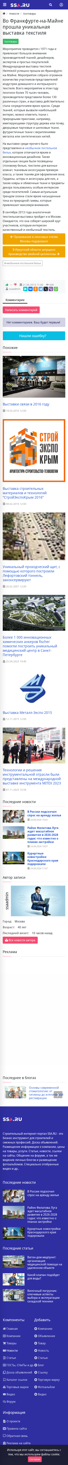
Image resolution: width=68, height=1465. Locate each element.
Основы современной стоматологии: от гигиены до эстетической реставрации (44, 1093)
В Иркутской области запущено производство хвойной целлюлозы (32, 252)
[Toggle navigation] (61, 4)
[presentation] (10, 1094)
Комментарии (15, 300)
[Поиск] (50, 4)
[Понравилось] (7, 285)
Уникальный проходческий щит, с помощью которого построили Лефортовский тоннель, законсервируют (31, 573)
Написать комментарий (21, 310)
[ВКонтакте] (30, 289)
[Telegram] (40, 289)
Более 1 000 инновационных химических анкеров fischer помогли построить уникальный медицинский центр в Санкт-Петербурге (30, 646)
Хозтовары (10, 41)
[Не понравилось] (15, 285)
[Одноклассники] (35, 289)
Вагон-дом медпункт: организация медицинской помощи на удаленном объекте (44, 1263)
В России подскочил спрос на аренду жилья (44, 813)
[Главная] (4, 13)
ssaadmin (14, 289)
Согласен (35, 1459)
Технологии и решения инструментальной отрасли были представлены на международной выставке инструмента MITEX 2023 (32, 776)
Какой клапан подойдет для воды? (43, 1276)
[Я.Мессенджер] (25, 289)
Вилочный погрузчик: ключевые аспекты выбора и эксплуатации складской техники (43, 1296)
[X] (46, 289)
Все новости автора (21, 940)
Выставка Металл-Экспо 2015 (27, 712)
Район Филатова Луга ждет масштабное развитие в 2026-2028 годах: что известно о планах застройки (42, 835)
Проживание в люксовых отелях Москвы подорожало (35, 239)
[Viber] (51, 289)
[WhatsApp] (56, 289)
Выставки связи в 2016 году (26, 404)
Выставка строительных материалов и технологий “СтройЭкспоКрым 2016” (25, 493)
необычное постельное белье (23, 263)
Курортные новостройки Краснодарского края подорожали (42, 859)
